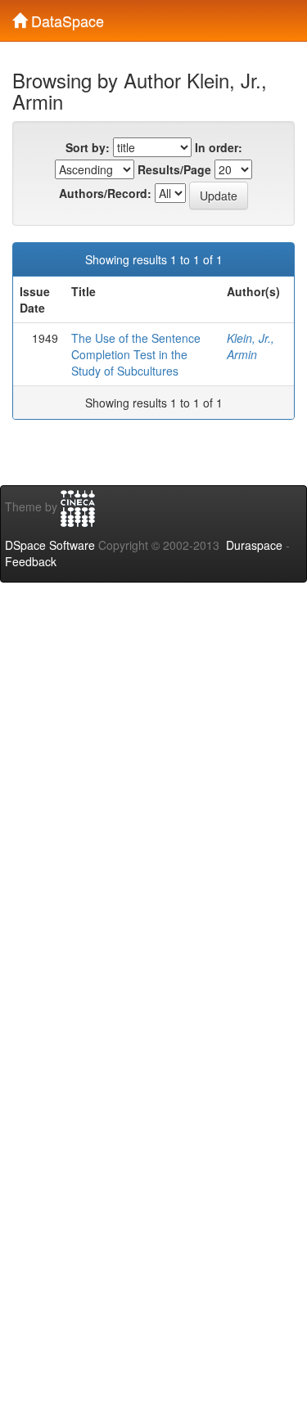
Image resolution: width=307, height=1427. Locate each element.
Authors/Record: (105, 193)
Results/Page (174, 169)
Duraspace (254, 545)
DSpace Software (50, 545)
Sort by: (87, 147)
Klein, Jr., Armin (250, 346)
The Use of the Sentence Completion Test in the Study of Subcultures (136, 354)
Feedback (30, 561)
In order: (218, 147)
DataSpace (65, 17)
